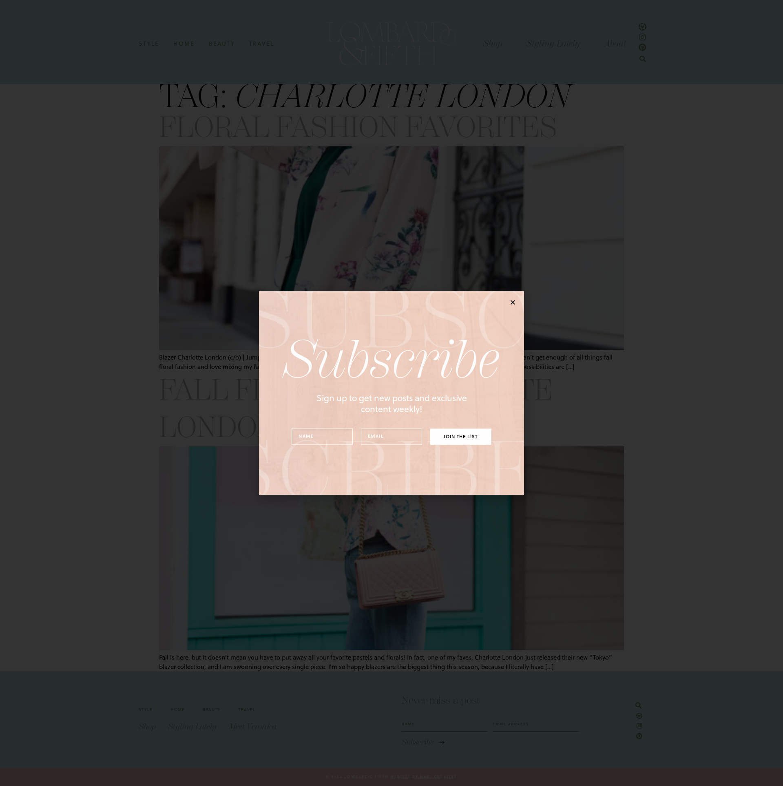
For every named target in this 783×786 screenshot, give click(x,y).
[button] (513, 302)
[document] (391, 393)
